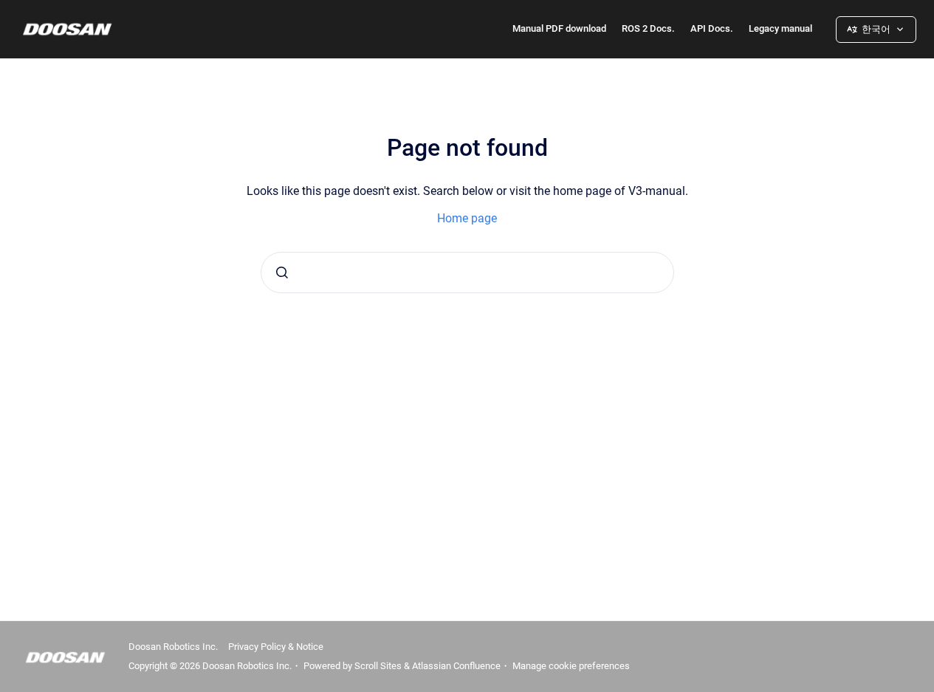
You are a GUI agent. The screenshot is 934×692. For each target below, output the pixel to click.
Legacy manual (780, 28)
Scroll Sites (378, 665)
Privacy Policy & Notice (275, 646)
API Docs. (711, 28)
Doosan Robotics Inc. (173, 646)
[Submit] (282, 272)
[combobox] (467, 272)
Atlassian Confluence (456, 665)
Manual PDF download (559, 28)
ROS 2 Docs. (648, 28)
